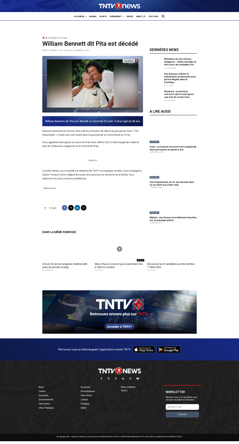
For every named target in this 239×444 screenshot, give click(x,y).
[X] (71, 208)
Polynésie (52, 38)
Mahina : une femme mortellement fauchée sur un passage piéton (173, 219)
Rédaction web (49, 188)
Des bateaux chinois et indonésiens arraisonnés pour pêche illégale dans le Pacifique (180, 78)
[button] (163, 16)
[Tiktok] (130, 379)
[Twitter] (116, 379)
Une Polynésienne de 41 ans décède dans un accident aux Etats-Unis (172, 183)
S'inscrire (182, 414)
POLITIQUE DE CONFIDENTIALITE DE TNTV (103, 437)
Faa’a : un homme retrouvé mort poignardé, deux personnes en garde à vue (173, 148)
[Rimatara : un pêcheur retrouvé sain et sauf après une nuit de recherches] (156, 95)
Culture (63, 38)
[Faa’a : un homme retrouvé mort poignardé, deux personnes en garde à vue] (173, 132)
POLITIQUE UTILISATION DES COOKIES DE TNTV (163, 437)
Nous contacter (128, 387)
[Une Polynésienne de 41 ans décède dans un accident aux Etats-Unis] (173, 168)
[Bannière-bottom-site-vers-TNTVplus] (119, 333)
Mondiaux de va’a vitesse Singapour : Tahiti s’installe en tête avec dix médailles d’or (180, 62)
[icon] (43, 37)
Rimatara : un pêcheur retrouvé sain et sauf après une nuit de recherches (179, 94)
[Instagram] (109, 379)
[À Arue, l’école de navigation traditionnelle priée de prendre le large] (67, 249)
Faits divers (154, 142)
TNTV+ (124, 390)
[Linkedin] (77, 208)
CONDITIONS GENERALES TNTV (132, 437)
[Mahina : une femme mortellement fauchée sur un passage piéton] (173, 203)
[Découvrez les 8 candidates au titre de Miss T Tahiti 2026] (172, 249)
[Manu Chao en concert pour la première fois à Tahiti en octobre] (119, 249)
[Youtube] (138, 379)
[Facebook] (64, 208)
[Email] (83, 208)
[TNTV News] (119, 371)
